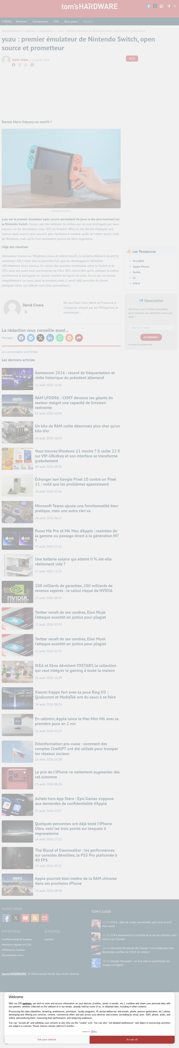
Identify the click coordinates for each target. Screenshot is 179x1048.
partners (27, 1003)
